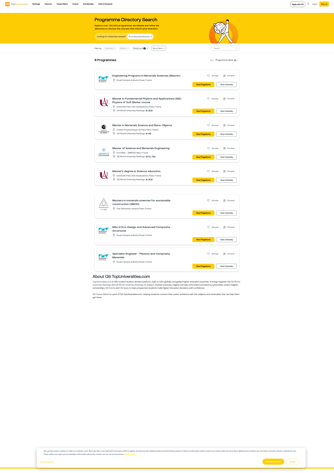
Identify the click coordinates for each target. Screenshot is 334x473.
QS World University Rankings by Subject (134, 285)
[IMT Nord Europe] (103, 79)
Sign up (324, 4)
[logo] (16, 4)
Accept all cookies (273, 461)
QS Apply (124, 288)
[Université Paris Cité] (103, 102)
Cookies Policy (130, 454)
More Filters (158, 48)
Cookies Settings (47, 462)
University (109, 48)
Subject (123, 48)
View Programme (203, 84)
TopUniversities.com (102, 281)
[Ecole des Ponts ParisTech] (103, 204)
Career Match (62, 4)
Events (75, 4)
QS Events (110, 288)
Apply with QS (298, 4)
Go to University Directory (139, 36)
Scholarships (88, 4)
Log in (314, 4)
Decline (292, 461)
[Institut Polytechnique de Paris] (103, 128)
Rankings (36, 4)
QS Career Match (101, 294)
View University (226, 84)
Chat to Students (105, 4)
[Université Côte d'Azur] (103, 151)
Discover (48, 4)
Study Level (139, 48)
